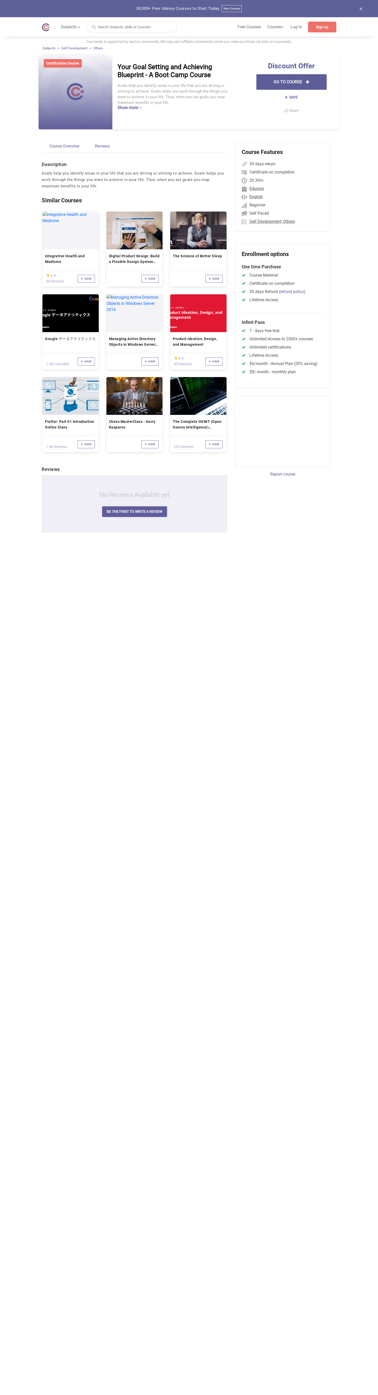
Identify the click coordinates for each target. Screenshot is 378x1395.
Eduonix (256, 188)
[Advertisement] (278, 431)
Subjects (49, 48)
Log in (296, 26)
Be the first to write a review (134, 511)
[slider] (48, 275)
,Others (288, 221)
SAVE (293, 97)
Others (98, 48)
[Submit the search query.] (94, 26)
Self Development (74, 48)
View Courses (231, 8)
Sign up (322, 27)
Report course (282, 474)
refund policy (292, 291)
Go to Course (288, 81)
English (256, 196)
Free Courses (249, 26)
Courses (275, 27)
